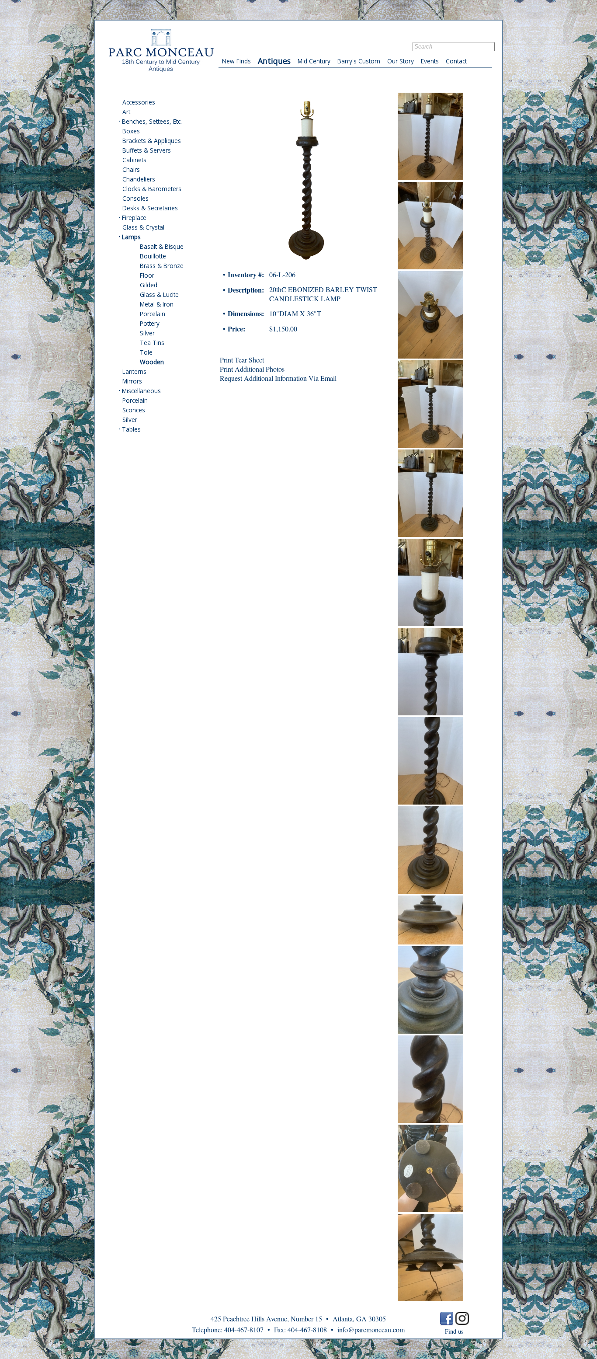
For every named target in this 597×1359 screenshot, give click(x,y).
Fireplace (134, 217)
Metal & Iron (157, 304)
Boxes (131, 131)
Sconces (133, 410)
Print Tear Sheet (242, 359)
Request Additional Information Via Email (278, 378)
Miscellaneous (141, 391)
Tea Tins (152, 342)
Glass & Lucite (159, 294)
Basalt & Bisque (162, 246)
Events (430, 61)
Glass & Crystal (143, 227)
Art (126, 112)
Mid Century (314, 61)
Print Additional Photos (252, 368)
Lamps (131, 237)
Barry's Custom (358, 61)
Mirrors (132, 381)
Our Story (400, 61)
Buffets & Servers (146, 150)
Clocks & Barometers (151, 189)
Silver (147, 333)
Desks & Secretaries (150, 208)
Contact (456, 61)
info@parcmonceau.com (371, 1329)
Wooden (152, 362)
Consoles (135, 198)
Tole (146, 352)
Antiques (274, 61)
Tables (131, 429)
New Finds (236, 61)
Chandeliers (138, 179)
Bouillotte (153, 256)
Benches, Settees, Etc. (152, 121)
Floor (147, 275)
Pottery (150, 323)
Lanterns (134, 371)
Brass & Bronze (162, 265)
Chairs (131, 169)
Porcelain (152, 314)
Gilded (148, 285)
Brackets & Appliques (151, 140)
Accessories (138, 102)
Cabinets (134, 160)
